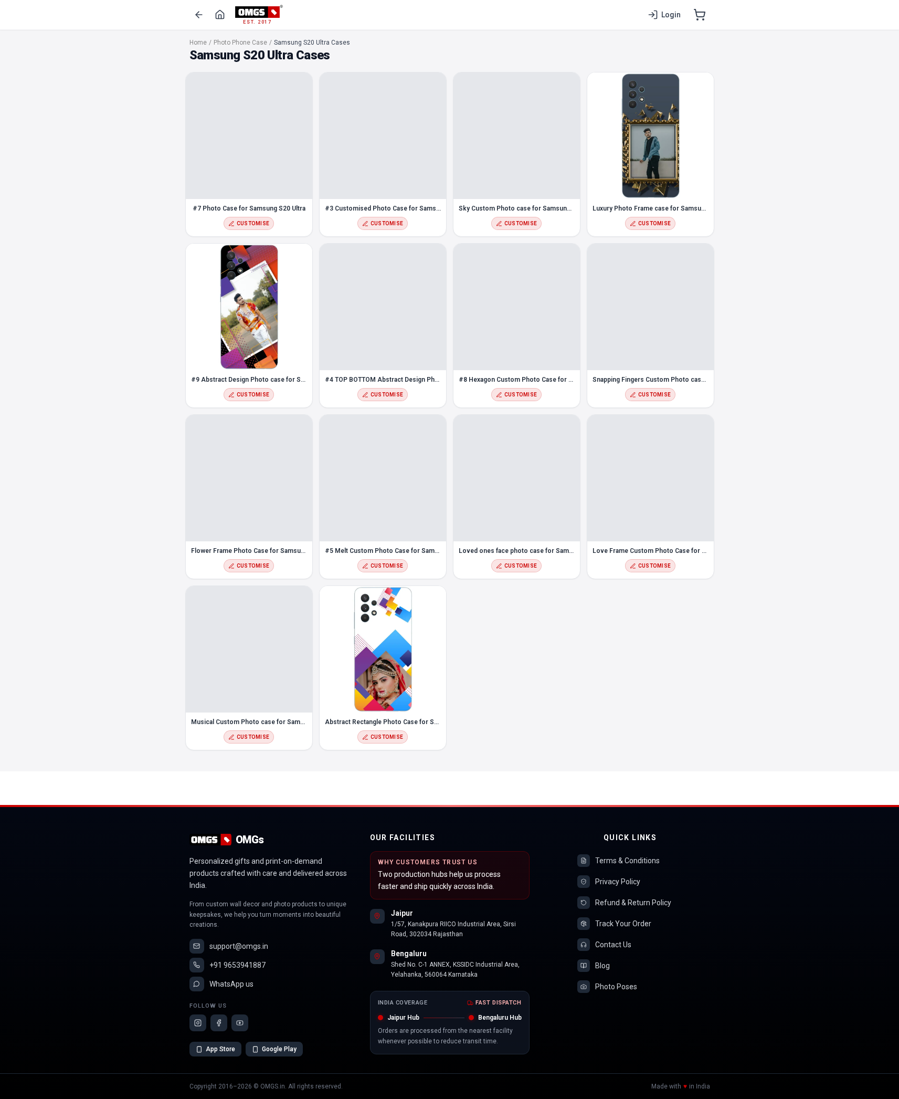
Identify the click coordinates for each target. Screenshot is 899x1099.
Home (198, 42)
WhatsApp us (231, 984)
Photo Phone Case (240, 42)
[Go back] (198, 14)
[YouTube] (239, 1022)
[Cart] (699, 14)
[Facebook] (218, 1022)
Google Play (279, 1049)
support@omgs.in (238, 946)
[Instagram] (197, 1022)
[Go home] (219, 14)
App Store (220, 1049)
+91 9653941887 (237, 965)
